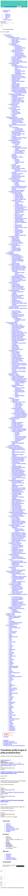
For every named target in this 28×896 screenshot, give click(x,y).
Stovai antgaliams (19, 151)
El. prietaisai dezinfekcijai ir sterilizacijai (18, 594)
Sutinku (19, 6)
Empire (10, 654)
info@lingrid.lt (9, 844)
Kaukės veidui (15, 330)
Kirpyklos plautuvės (16, 51)
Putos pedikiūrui (18, 230)
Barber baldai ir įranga (14, 37)
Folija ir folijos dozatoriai (17, 256)
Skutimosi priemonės (14, 307)
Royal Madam (12, 714)
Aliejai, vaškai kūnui (16, 359)
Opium (10, 699)
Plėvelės (14, 421)
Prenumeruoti (20, 866)
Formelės (17, 144)
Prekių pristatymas (10, 827)
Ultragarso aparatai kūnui (17, 472)
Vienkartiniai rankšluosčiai (18, 314)
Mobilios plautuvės (19, 54)
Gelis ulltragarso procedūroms (19, 367)
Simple (10, 717)
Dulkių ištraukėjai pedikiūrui (18, 521)
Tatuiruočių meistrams (14, 445)
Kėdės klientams (16, 85)
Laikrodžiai (11, 621)
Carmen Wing (12, 641)
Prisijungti (8, 855)
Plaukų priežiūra (10, 253)
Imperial (11, 671)
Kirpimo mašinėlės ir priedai (18, 265)
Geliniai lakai (15, 127)
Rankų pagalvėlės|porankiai (18, 176)
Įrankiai (16, 182)
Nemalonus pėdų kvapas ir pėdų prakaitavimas (21, 207)
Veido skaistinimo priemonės (18, 335)
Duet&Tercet (12, 649)
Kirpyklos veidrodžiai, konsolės (19, 56)
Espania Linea (12, 655)
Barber (10, 635)
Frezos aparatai (15, 237)
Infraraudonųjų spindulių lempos (19, 562)
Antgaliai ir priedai (16, 146)
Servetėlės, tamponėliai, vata (18, 581)
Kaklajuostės (18, 318)
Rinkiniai (11, 251)
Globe (10, 664)
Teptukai (14, 154)
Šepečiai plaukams (16, 285)
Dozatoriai (17, 169)
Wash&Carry (12, 726)
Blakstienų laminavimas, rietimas (19, 378)
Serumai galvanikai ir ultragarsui (19, 364)
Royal (10, 713)
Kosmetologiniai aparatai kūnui (16, 448)
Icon (10, 668)
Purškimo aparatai (16, 504)
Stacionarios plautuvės (20, 55)
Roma (10, 711)
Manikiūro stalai (15, 79)
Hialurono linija (15, 348)
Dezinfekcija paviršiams (17, 587)
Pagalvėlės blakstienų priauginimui (20, 388)
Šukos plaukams (15, 283)
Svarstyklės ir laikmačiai (17, 259)
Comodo (11, 645)
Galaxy (10, 658)
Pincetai (17, 394)
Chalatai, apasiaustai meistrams (19, 430)
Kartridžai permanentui (17, 514)
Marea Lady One (13, 688)
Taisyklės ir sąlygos (10, 830)
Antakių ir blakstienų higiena (18, 380)
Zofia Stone (12, 730)
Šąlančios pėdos (18, 215)
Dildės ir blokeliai (16, 141)
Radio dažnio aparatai (17, 505)
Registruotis (8, 854)
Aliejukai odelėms (19, 197)
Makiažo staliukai (16, 83)
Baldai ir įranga (10, 36)
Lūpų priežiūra (15, 345)
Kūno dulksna (15, 366)
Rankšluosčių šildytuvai (17, 549)
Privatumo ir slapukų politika (12, 828)
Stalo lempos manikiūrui (17, 242)
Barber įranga (15, 42)
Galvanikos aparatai (16, 493)
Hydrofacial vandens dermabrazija (16, 495)
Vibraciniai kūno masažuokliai (19, 475)
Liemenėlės (17, 434)
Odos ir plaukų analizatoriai (18, 500)
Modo (10, 694)
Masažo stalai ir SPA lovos (18, 76)
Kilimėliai (14, 609)
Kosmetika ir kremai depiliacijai (19, 413)
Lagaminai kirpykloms (17, 60)
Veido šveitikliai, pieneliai (18, 327)
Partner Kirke (12, 702)
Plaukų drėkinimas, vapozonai (19, 277)
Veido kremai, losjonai (17, 324)
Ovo (10, 700)
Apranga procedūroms (17, 431)
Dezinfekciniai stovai (17, 552)
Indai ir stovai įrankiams (17, 591)
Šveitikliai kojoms (19, 231)
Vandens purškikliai (16, 258)
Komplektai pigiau (13, 104)
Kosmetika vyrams (13, 373)
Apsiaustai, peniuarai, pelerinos (19, 428)
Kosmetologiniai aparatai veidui (16, 480)
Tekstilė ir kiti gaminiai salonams (16, 608)
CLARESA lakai (19, 128)
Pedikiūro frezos (15, 239)
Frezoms (14, 568)
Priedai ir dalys (12, 108)
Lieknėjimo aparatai (16, 466)
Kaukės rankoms (19, 195)
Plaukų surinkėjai (16, 281)
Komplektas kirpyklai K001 (15, 676)
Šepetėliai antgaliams (19, 153)
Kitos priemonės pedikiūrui (18, 190)
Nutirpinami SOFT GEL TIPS (16, 118)
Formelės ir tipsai (16, 142)
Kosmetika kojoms (16, 200)
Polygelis (14, 136)
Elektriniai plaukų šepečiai (18, 276)
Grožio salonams (16, 106)
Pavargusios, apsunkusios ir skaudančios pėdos (21, 210)
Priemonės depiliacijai (17, 408)
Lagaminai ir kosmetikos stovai (19, 90)
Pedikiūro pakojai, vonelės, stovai (19, 87)
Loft (10, 682)
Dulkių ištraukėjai (16, 240)
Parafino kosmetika (16, 249)
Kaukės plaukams (16, 300)
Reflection (11, 707)
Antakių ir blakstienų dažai (18, 376)
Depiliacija (11, 398)
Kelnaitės (17, 432)
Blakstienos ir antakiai (14, 375)
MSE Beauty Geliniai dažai (18, 131)
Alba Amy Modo (13, 626)
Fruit (10, 657)
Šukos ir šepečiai (13, 282)
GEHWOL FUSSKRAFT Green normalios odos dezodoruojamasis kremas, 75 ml (12, 772)
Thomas (11, 722)
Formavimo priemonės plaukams (19, 305)
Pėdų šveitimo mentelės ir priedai (19, 186)
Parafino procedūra (13, 244)
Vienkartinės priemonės (14, 572)
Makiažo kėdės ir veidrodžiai (18, 88)
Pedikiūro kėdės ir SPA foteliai (19, 77)
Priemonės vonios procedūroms (19, 363)
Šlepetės (17, 435)
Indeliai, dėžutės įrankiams (21, 171)
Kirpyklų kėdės (18, 46)
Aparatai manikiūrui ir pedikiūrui (16, 516)
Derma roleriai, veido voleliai (18, 487)
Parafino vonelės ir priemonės (18, 522)
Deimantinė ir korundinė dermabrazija (17, 486)
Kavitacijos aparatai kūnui (18, 458)
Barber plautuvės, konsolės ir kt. (19, 38)
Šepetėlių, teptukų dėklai (17, 425)
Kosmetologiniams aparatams (18, 570)
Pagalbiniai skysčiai (16, 138)
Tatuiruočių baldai (16, 78)
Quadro (11, 705)
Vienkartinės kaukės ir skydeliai (19, 576)
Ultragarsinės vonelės (17, 596)
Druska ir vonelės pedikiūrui (19, 233)
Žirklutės (17, 159)
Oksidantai (14, 294)
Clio (10, 644)
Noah (10, 695)
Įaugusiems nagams (16, 180)
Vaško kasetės (15, 400)
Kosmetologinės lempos (17, 561)
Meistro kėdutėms (16, 112)
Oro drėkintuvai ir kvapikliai (15, 622)
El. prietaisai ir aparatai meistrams (14, 446)
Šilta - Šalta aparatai (16, 507)
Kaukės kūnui (15, 362)
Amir (10, 629)
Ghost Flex (11, 659)
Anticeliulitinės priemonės (18, 358)
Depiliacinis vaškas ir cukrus (18, 401)
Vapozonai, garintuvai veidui (18, 509)
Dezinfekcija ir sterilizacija (15, 543)
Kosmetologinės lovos (17, 65)
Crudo (10, 646)
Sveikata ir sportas (10, 613)
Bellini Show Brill (13, 636)
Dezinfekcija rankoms (17, 586)
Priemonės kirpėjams (14, 254)
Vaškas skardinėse (19, 404)
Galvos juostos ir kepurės (20, 436)
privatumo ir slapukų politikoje (11, 6)
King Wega (11, 675)
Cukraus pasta (18, 403)
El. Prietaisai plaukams (14, 264)
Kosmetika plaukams (14, 290)
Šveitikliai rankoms (19, 196)
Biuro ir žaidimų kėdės (14, 617)
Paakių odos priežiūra (17, 331)
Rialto (10, 709)
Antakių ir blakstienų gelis (21, 381)
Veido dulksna (15, 346)
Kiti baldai (14, 64)
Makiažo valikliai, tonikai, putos (19, 332)
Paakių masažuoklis (16, 502)
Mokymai (8, 825)
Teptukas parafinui (16, 248)
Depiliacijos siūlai (19, 409)
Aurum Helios (12, 632)
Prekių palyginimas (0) (6, 760)
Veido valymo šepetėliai (17, 511)
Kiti (10, 620)
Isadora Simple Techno (14, 672)
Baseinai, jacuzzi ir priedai (15, 616)
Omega (10, 698)
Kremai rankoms (18, 194)
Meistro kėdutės (15, 86)
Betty (10, 638)
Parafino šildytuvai (16, 245)
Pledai (13, 444)
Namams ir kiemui (10, 614)
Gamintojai (8, 856)
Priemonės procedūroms (17, 422)
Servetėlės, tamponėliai (17, 426)
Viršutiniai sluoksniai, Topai (18, 133)
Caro (10, 643)
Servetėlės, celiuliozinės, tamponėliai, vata (17, 174)
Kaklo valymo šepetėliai (17, 287)
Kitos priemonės (15, 263)
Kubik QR (11, 679)
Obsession (11, 697)
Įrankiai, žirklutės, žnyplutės (18, 181)
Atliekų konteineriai (16, 593)
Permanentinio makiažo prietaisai (19, 513)
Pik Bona (11, 703)
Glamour (11, 662)
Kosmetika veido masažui (18, 333)
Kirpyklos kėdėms (16, 109)
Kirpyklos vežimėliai (16, 58)
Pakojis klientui (18, 49)
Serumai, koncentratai (17, 355)
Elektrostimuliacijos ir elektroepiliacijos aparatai (17, 491)
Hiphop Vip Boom (13, 667)
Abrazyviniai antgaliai (20, 150)
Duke (10, 650)
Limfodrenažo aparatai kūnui (18, 467)
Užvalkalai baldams (16, 612)
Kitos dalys (14, 114)
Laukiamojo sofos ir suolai (18, 97)
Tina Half (11, 723)
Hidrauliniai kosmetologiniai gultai (20, 70)
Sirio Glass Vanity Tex (14, 718)
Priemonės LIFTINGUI (17, 337)
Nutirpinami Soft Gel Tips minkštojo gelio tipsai (18, 120)
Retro (10, 708)
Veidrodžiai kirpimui (16, 255)
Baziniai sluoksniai (16, 132)
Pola (10, 704)
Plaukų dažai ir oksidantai (18, 295)
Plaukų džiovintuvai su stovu (18, 268)
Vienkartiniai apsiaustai (20, 437)
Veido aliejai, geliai (16, 328)
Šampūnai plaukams (16, 296)
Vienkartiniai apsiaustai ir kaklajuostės (17, 316)
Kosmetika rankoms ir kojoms (16, 191)
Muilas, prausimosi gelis (20, 199)
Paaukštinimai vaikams (20, 47)
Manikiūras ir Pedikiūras (12, 117)
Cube (10, 648)
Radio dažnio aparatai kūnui (18, 471)
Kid (10, 673)
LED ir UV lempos (16, 241)
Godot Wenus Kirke (13, 666)
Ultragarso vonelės (16, 544)
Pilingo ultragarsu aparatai (18, 503)
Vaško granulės (18, 405)
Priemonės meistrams (14, 418)
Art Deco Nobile (13, 631)
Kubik (10, 677)
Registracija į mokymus (11, 859)
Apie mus (8, 823)
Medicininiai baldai (16, 74)
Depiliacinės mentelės (20, 412)
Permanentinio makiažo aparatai (16, 512)
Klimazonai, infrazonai (17, 278)
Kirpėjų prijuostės (16, 310)
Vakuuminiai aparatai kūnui (18, 473)
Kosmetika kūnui (13, 350)
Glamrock (11, 663)
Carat (10, 640)
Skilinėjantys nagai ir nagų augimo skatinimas (21, 219)
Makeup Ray (12, 685)
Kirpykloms (14, 105)
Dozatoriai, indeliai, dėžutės (18, 168)
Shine (10, 716)
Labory (10, 680)
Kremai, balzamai (16, 351)
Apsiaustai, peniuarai (17, 312)
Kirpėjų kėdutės (15, 59)
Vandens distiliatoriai (14, 623)
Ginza (10, 661)
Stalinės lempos (15, 564)
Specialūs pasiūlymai (10, 857)
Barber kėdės (15, 40)
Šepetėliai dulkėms (16, 165)
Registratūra (15, 96)
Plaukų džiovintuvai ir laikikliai (19, 267)
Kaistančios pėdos (19, 205)
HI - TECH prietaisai (17, 476)
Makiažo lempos (16, 563)
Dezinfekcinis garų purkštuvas (19, 553)
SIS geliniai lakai (19, 129)
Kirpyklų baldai (13, 44)
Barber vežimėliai (16, 41)
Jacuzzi (10, 618)
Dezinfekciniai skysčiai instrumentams (17, 590)
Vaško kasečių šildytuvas (17, 557)
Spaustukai (14, 155)
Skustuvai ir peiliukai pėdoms (18, 187)
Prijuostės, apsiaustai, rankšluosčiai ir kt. (18, 308)
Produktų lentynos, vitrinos (18, 101)
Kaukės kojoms (18, 226)
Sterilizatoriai (15, 548)
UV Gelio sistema (16, 135)
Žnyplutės (17, 160)
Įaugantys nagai (18, 204)
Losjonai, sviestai (16, 354)
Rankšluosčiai (15, 313)
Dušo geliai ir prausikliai (17, 360)
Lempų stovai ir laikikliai (17, 566)
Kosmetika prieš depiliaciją (21, 414)
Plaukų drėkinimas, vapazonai (19, 540)
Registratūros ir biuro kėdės (18, 95)
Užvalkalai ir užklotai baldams (19, 91)
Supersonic (11, 720)
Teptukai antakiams (19, 390)
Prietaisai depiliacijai (14, 554)
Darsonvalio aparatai (16, 481)
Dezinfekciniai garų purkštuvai (19, 604)
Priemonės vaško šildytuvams (18, 417)
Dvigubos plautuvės (19, 53)
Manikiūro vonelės (16, 177)
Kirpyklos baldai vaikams (18, 50)
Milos (10, 691)
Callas (10, 639)
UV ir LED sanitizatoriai (17, 545)
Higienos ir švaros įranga (14, 607)
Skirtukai (14, 189)
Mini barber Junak (13, 693)
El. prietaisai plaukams (14, 525)
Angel (10, 630)
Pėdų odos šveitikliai (19, 214)
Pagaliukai (14, 172)
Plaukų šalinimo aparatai (17, 469)
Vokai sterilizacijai (16, 585)
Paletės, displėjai (16, 167)
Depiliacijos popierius (20, 410)
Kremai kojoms (18, 224)
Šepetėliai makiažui (16, 423)
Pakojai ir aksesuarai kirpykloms (19, 62)
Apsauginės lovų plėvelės (20, 92)
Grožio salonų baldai (14, 63)
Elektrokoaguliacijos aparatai (18, 489)
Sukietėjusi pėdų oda (19, 221)
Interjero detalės (15, 103)
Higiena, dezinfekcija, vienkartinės (14, 571)
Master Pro (11, 690)
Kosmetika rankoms (16, 192)
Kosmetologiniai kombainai (18, 459)
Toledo (10, 725)
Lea (10, 681)
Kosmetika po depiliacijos (21, 416)
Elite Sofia (11, 653)
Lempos (11, 559)
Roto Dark (11, 712)
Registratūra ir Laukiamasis (15, 94)
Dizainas (14, 164)
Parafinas (14, 246)
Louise (10, 684)
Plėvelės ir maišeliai (16, 582)
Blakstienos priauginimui (17, 377)
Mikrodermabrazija (16, 468)
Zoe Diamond (12, 729)
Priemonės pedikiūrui (14, 178)
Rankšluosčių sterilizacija (17, 550)
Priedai (13, 115)
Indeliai (13, 419)
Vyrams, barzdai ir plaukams (18, 289)
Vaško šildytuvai (16, 399)
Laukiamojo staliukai (17, 99)
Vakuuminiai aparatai (17, 508)
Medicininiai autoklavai (17, 546)
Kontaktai (8, 831)
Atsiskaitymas (9, 826)
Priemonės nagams (13, 140)
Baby (10, 634)
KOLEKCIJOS (10, 625)
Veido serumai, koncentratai (18, 326)
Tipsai (16, 145)
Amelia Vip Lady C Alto (14, 627)
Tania (10, 721)
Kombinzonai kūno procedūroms (19, 439)
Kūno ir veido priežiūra (11, 322)
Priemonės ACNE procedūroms (19, 339)
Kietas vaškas (18, 407)
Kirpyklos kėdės (16, 45)
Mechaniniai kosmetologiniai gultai (20, 73)
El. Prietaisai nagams (14, 236)
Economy (11, 652)
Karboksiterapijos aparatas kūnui (19, 457)
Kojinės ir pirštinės (16, 250)
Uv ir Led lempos (16, 518)
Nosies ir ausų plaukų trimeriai (19, 280)
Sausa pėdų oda (18, 217)
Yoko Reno (11, 727)
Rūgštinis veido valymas (17, 336)
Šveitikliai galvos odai (17, 301)
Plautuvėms (14, 110)
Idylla (10, 670)
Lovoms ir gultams (16, 113)
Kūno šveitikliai (15, 353)
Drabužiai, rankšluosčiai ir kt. (16, 427)
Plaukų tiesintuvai (19, 274)
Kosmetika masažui (16, 357)
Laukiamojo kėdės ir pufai (18, 100)
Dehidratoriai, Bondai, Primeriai (19, 137)
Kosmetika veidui (13, 323)
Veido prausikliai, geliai (17, 349)
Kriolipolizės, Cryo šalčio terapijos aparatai (18, 461)
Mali (10, 686)
